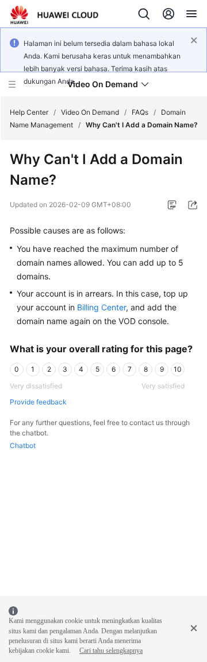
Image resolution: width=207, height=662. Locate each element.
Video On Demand (90, 112)
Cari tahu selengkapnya (111, 651)
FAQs (140, 112)
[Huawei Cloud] (54, 15)
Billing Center (101, 307)
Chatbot (23, 445)
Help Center (29, 112)
